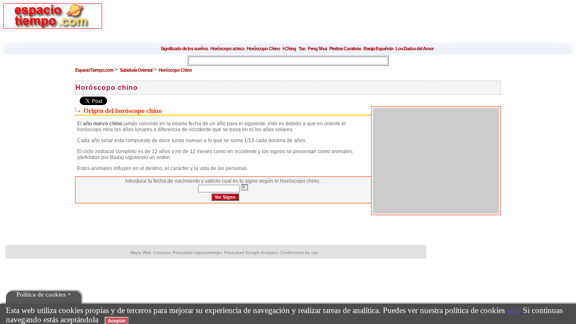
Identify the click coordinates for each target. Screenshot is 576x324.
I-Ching (289, 48)
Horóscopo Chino (263, 48)
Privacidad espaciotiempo (197, 252)
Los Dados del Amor (414, 48)
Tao (302, 48)
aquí (514, 310)
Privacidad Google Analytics (251, 252)
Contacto (162, 252)
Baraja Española (378, 48)
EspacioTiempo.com (94, 70)
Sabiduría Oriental (136, 70)
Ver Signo (225, 197)
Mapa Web (140, 252)
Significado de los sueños (184, 48)
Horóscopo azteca (227, 48)
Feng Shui (317, 48)
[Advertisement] (266, 22)
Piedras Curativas (345, 48)
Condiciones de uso (299, 252)
